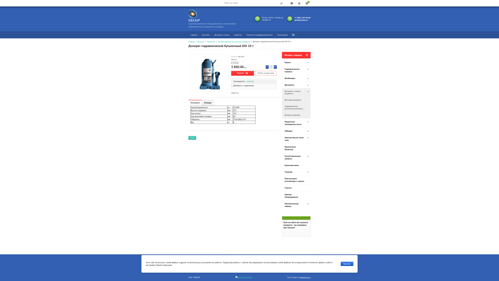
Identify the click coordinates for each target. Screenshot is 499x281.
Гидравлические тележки (292, 70)
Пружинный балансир (290, 148)
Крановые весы (292, 165)
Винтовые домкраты (293, 100)
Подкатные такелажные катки (293, 123)
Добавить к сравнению (243, 85)
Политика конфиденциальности (260, 35)
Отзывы (207, 102)
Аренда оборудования (291, 195)
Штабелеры (290, 78)
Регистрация (282, 35)
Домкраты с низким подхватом (293, 92)
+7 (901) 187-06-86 (303, 18)
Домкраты (211, 41)
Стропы (288, 187)
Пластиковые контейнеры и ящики (294, 179)
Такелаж (288, 172)
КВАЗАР (194, 20)
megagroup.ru (305, 277)
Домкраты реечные (292, 115)
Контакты (206, 35)
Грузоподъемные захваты (293, 157)
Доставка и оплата (222, 35)
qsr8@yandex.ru (301, 20)
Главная (194, 35)
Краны (288, 62)
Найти (281, 3)
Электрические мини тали (294, 138)
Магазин (201, 41)
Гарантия (238, 35)
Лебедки (289, 131)
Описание (195, 102)
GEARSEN (250, 81)
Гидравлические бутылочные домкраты (234, 41)
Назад (192, 138)
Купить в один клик (266, 73)
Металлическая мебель (292, 204)
